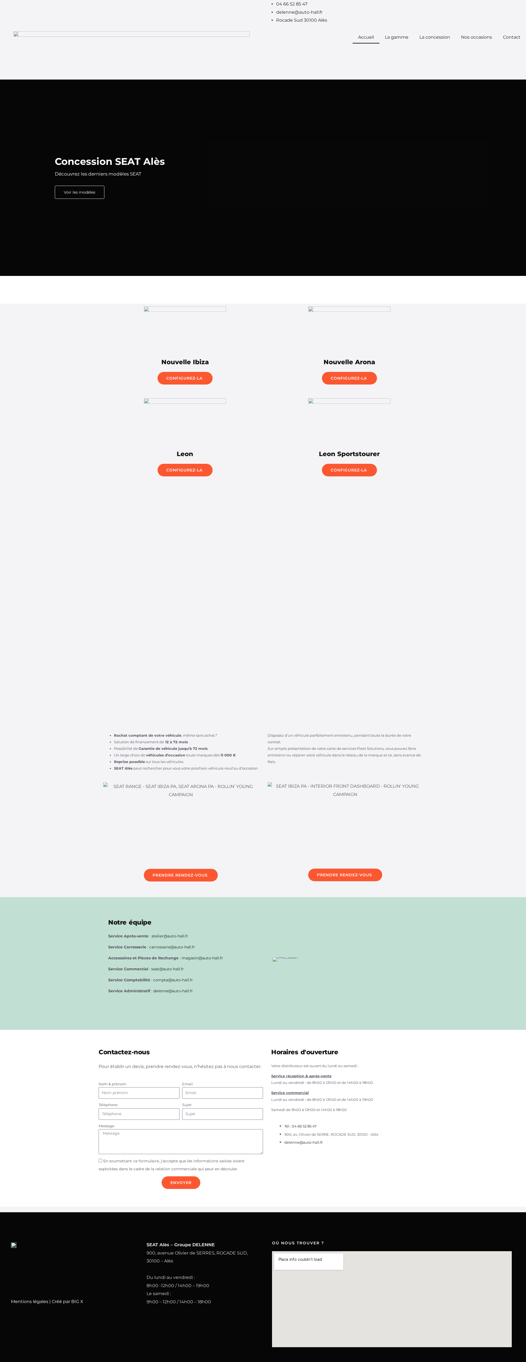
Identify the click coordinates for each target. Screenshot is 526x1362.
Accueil (366, 37)
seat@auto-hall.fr (167, 969)
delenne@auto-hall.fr (173, 990)
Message (106, 1126)
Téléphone (108, 1105)
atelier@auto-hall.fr (169, 936)
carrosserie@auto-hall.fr (172, 947)
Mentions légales (29, 1301)
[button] (5, 177)
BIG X (77, 1301)
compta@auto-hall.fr (173, 979)
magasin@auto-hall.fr (202, 958)
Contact (512, 37)
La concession (434, 37)
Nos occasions (476, 37)
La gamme (396, 37)
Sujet (186, 1105)
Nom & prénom (112, 1084)
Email (187, 1084)
